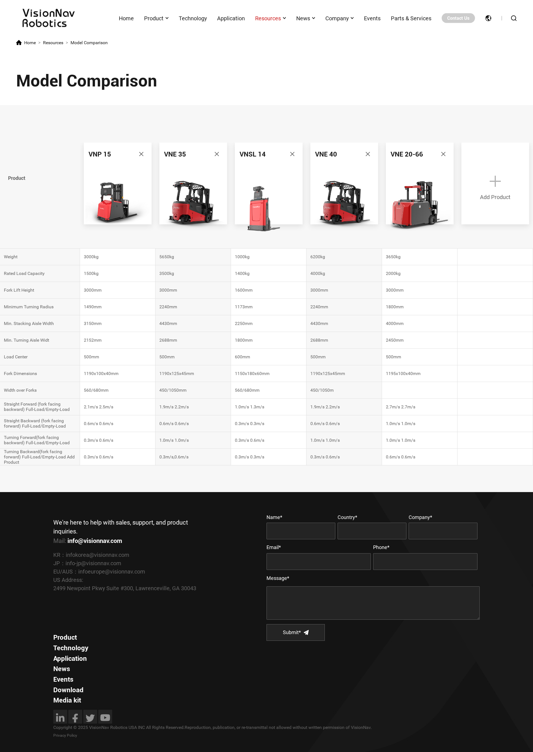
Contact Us (458, 18)
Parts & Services (411, 18)
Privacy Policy (65, 735)
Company (337, 18)
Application (231, 18)
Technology (193, 18)
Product (154, 18)
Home (126, 18)
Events (372, 18)
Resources (268, 18)
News (303, 18)
